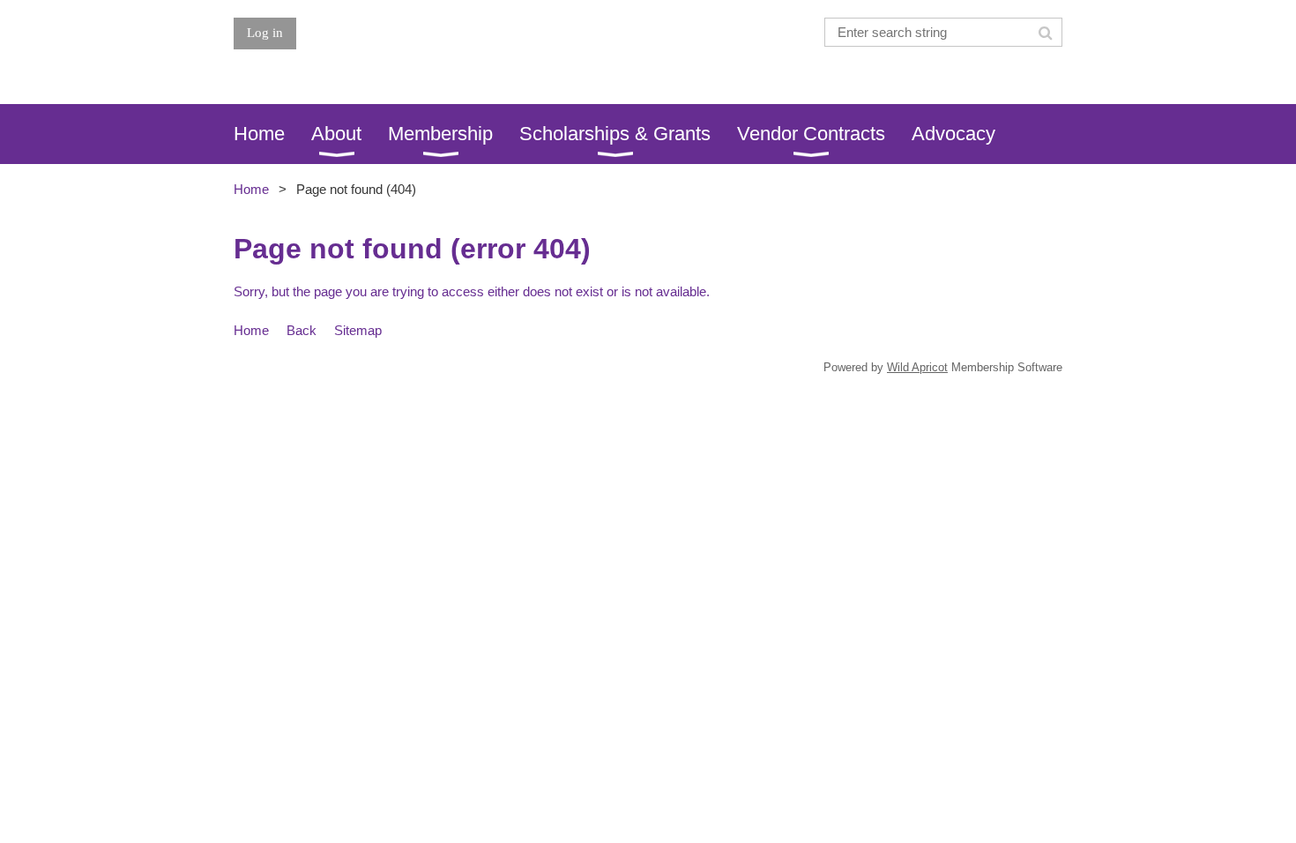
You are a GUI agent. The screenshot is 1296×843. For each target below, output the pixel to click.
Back (302, 330)
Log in (265, 33)
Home (251, 189)
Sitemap (358, 330)
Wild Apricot (917, 367)
